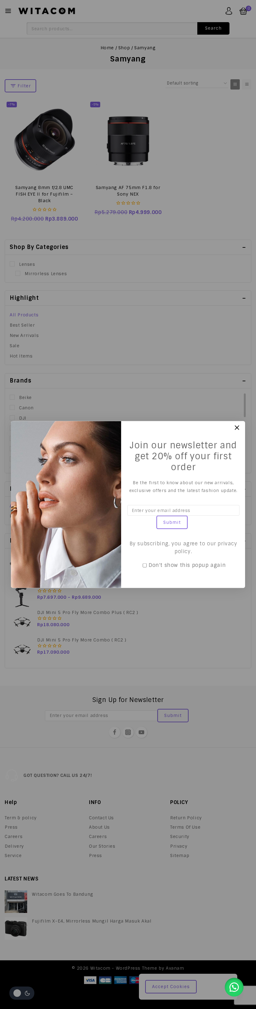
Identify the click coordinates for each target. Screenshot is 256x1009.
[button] (234, 987)
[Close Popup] (237, 427)
